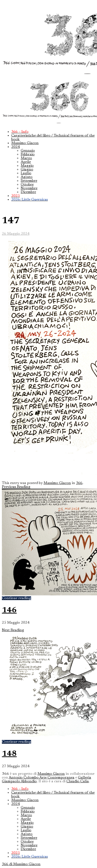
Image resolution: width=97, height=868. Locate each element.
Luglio (26, 173)
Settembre (29, 181)
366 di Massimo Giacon (21, 864)
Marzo (26, 158)
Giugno (27, 169)
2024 (15, 147)
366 (79, 483)
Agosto (26, 177)
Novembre (29, 188)
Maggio (27, 166)
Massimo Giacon (25, 143)
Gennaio (28, 151)
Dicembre (28, 192)
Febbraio (28, 154)
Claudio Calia (77, 781)
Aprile (26, 162)
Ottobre (27, 184)
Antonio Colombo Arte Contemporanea (41, 777)
